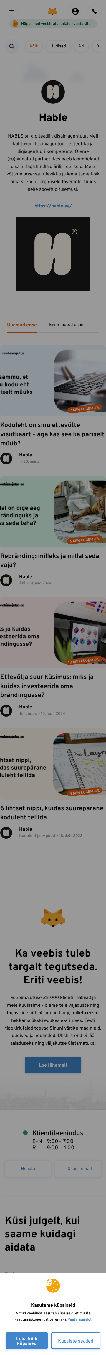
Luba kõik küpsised (26, 1341)
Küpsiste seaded (75, 1341)
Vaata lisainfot (80, 1319)
